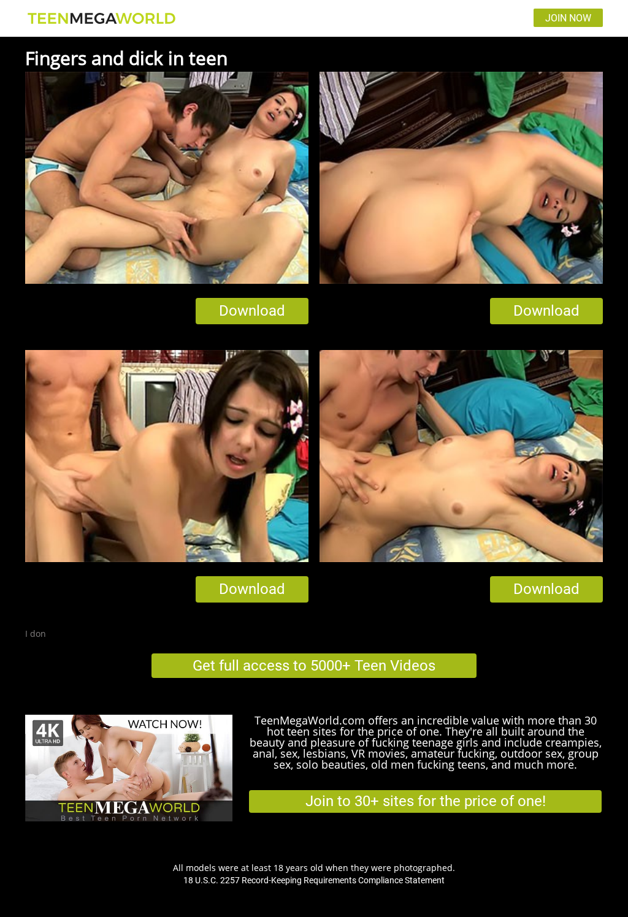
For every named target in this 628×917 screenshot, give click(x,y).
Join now (568, 18)
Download (252, 310)
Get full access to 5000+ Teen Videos (314, 665)
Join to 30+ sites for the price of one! (425, 801)
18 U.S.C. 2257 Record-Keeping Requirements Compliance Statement (314, 880)
